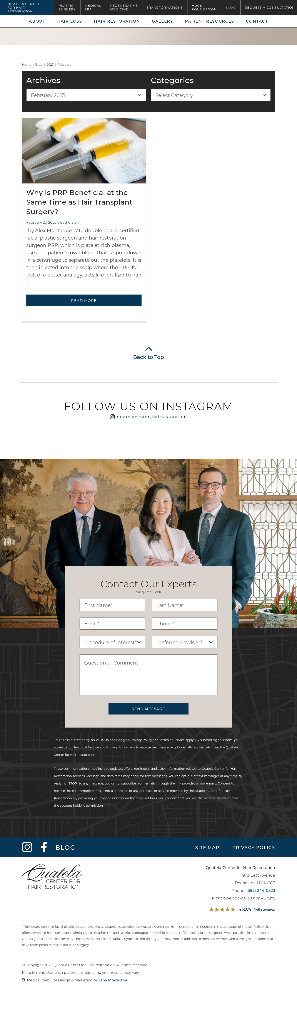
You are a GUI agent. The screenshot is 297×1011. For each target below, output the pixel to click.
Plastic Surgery (67, 7)
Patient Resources (209, 21)
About (37, 21)
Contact (257, 21)
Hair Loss (69, 21)
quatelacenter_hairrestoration (152, 416)
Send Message (148, 708)
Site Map (207, 847)
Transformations (165, 7)
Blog (230, 7)
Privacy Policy (141, 740)
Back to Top (148, 356)
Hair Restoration (117, 21)
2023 (50, 65)
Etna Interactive (113, 980)
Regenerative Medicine (124, 7)
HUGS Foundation (204, 7)
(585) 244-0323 (260, 890)
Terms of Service (172, 740)
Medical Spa (93, 7)
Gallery (162, 21)
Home (26, 65)
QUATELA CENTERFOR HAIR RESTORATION (23, 7)
